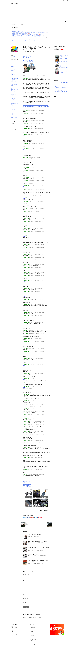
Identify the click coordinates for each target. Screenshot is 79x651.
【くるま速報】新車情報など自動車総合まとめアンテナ (14, 79)
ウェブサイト (24, 602)
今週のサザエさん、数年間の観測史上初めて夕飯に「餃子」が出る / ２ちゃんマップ (22, 40)
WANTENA (32, 636)
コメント (24, 584)
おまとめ (12, 95)
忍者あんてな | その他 (27, 56)
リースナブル (13, 56)
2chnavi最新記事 (26, 57)
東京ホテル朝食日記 (26, 481)
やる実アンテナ (13, 114)
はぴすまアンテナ (13, 105)
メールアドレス (25, 598)
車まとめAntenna (13, 94)
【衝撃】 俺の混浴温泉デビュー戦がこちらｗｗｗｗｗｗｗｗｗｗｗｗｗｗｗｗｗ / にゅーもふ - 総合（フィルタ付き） (26, 36)
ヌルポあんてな (32, 644)
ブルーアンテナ (32, 630)
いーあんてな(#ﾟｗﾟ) (14, 117)
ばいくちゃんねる (13, 635)
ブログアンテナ (32, 626)
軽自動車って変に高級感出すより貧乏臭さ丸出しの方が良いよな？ (63, 65)
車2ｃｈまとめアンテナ (14, 110)
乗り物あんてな (13, 626)
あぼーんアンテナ (13, 88)
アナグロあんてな (13, 81)
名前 (23, 594)
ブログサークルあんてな (27, 484)
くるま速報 (12, 628)
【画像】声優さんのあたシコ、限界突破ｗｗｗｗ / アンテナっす (19, 33)
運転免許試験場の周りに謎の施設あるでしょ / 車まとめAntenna (19, 39)
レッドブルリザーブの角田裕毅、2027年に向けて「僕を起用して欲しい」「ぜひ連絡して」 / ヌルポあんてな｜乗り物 (26, 35)
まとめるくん (13, 109)
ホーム (12, 27)
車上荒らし (48, 510)
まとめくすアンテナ (14, 71)
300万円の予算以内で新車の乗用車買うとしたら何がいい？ (38, 541)
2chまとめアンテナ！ (14, 106)
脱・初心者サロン (13, 66)
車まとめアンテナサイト (14, 627)
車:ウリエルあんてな (14, 634)
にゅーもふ (12, 113)
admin (49, 511)
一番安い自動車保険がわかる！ (31, 61)
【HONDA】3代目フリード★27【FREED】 (61, 90)
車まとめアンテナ (13, 77)
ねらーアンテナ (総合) (14, 91)
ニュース (16, 27)
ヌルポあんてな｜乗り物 (14, 82)
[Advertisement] (39, 13)
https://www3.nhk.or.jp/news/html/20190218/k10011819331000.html (35, 105)
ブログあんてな (13, 65)
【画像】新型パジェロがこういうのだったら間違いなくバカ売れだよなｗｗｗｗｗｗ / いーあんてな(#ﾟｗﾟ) (25, 34)
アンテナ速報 (32, 635)
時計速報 (12, 70)
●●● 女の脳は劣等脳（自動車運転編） (35, 534)
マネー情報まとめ (13, 69)
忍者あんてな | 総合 (14, 84)
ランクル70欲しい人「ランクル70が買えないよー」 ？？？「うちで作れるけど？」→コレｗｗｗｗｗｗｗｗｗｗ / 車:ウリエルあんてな (28, 32)
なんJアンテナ (13, 74)
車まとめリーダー (26, 485)
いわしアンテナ (32, 628)
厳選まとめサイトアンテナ (34, 640)
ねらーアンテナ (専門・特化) (28, 60)
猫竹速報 (24, 482)
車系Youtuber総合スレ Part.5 (33, 554)
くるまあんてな (13, 631)
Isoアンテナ (12, 99)
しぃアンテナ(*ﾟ (32, 643)
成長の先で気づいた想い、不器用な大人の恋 (17, 31)
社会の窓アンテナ (13, 98)
